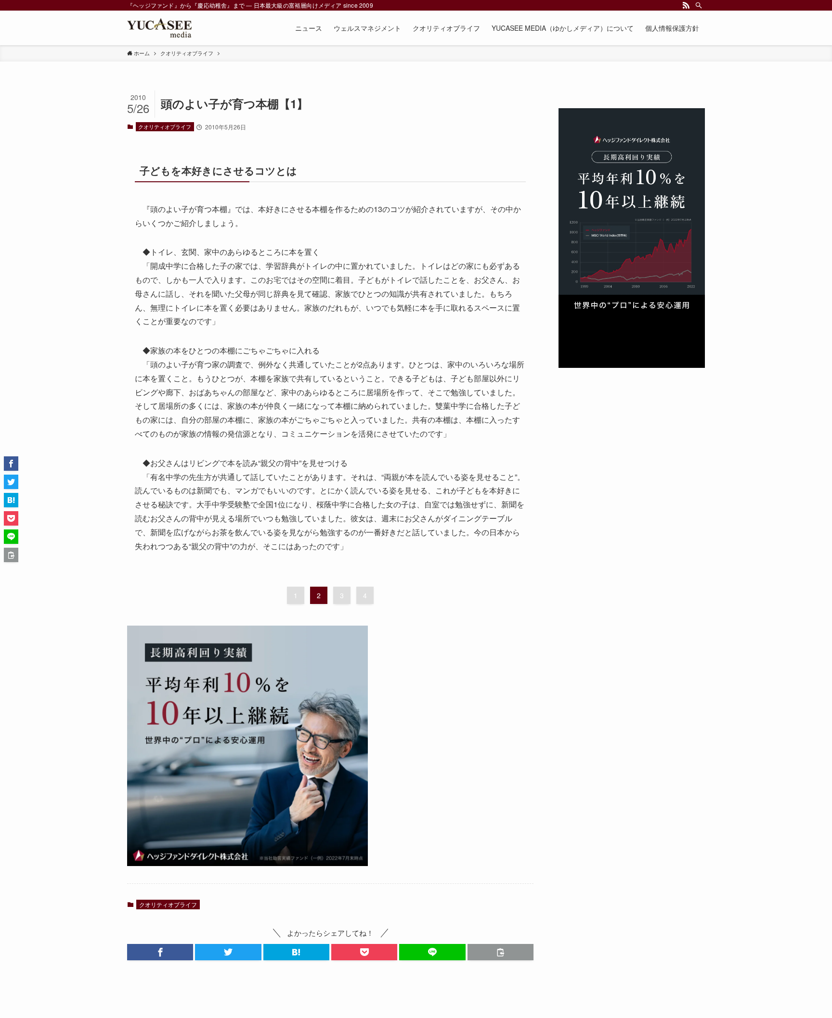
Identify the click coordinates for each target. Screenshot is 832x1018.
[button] (160, 952)
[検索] (698, 5)
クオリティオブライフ (164, 126)
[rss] (686, 5)
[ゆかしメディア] (159, 28)
